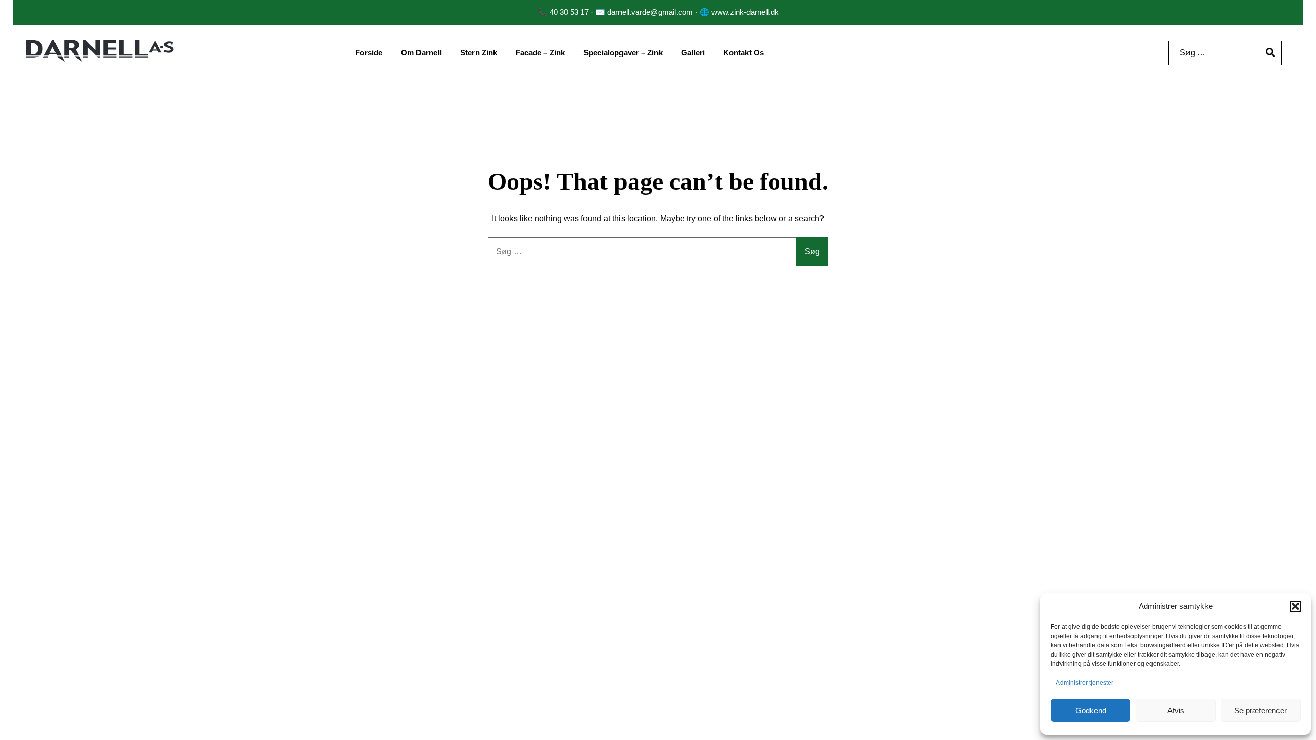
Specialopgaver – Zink (623, 52)
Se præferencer (1260, 710)
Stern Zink (478, 52)
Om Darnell (421, 52)
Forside (368, 52)
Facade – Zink (540, 52)
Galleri (693, 52)
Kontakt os (743, 52)
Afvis (1175, 710)
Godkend (1090, 710)
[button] (1295, 606)
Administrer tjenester (1084, 683)
